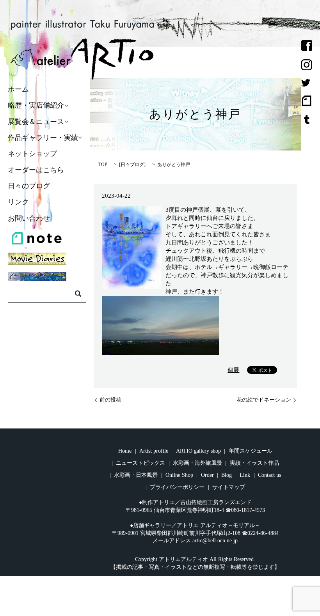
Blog (226, 475)
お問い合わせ (29, 218)
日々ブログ (132, 164)
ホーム (18, 89)
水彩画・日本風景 (136, 475)
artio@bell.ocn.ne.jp (215, 540)
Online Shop (179, 475)
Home (125, 451)
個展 (233, 370)
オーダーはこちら (36, 170)
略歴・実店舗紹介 (36, 106)
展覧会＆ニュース (36, 122)
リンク (18, 202)
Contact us (269, 475)
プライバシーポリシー (177, 487)
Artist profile (153, 451)
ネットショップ (32, 154)
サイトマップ (228, 487)
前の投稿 (110, 400)
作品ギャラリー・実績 (43, 138)
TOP (102, 164)
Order (207, 475)
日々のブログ (29, 186)
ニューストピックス (140, 463)
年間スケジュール (250, 451)
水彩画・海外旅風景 (197, 463)
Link (245, 475)
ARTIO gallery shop (198, 451)
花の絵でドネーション (263, 400)
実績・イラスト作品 (254, 463)
